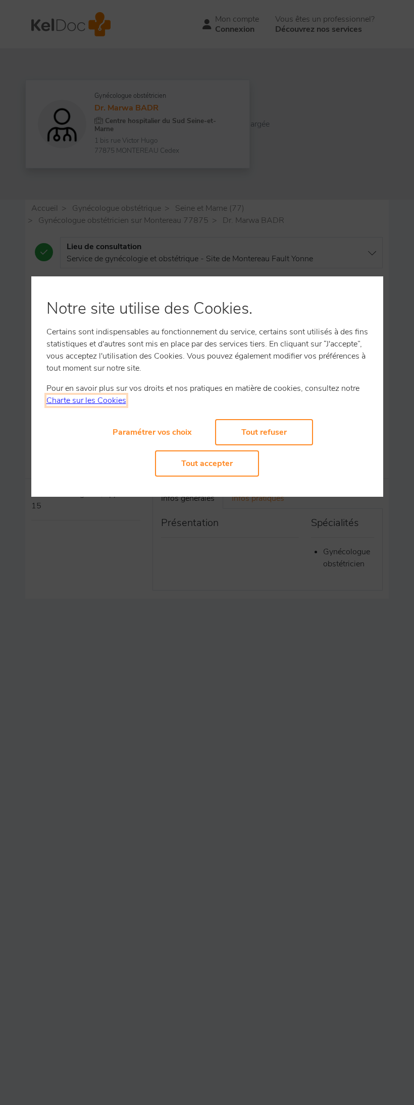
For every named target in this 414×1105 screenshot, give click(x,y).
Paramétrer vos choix (152, 432)
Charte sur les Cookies (86, 400)
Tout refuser (264, 432)
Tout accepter (207, 463)
